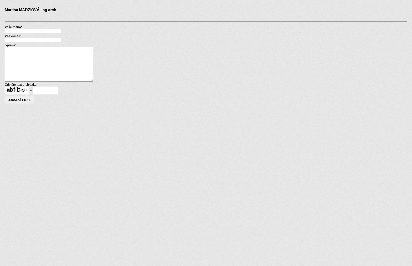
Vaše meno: (13, 27)
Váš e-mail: (13, 36)
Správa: (10, 45)
